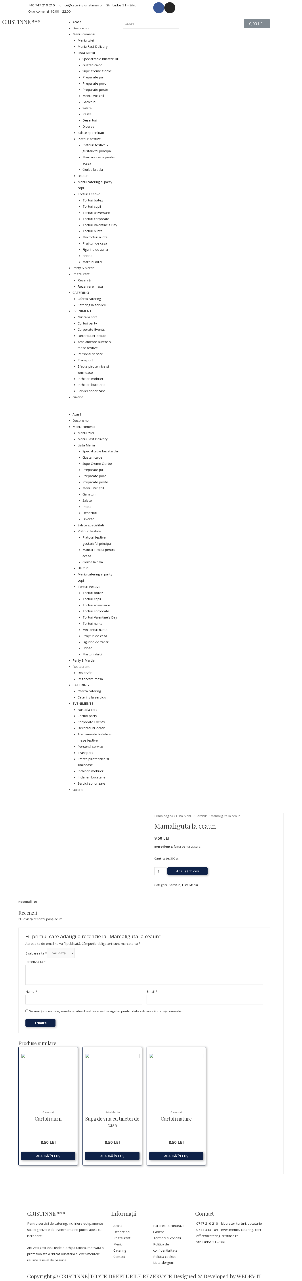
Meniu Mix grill (93, 95)
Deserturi (89, 120)
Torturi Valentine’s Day (99, 225)
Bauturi (83, 175)
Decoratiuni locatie (92, 335)
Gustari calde (92, 65)
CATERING (81, 292)
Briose (87, 255)
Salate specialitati (91, 132)
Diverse (88, 126)
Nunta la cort (87, 317)
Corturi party (87, 323)
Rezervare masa (90, 286)
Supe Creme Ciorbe (97, 71)
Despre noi (81, 28)
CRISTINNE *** (21, 21)
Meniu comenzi (84, 34)
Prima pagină (163, 816)
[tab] (27, 901)
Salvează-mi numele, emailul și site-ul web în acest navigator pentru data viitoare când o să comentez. (106, 1011)
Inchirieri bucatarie (91, 384)
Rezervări (85, 280)
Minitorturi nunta (94, 237)
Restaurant (81, 274)
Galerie (78, 397)
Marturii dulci (92, 262)
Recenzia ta (35, 961)
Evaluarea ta (36, 953)
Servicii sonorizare (91, 391)
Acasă (77, 22)
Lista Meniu (86, 52)
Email (152, 991)
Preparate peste (95, 89)
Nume (31, 991)
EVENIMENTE (83, 311)
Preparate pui (92, 77)
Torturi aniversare (96, 212)
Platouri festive (89, 139)
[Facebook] (158, 7)
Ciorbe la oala (92, 169)
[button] (91, 408)
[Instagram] (169, 7)
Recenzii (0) (27, 901)
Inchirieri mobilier (90, 378)
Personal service (90, 354)
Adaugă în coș (187, 871)
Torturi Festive (89, 194)
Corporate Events (91, 329)
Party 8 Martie (84, 268)
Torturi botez (92, 200)
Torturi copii (91, 206)
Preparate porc (94, 83)
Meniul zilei (86, 40)
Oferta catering (89, 298)
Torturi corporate (95, 218)
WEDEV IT (249, 1276)
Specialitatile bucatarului (100, 59)
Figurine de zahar (95, 249)
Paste (87, 114)
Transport (85, 360)
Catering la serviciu (92, 305)
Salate (87, 108)
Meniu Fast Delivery (93, 46)
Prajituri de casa (94, 243)
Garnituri (89, 102)
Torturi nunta (92, 231)
